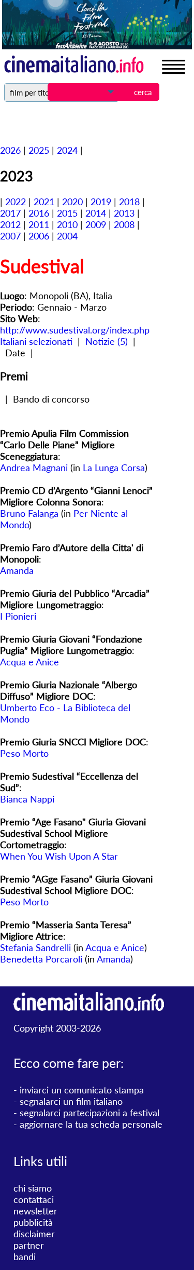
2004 (67, 236)
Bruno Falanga (29, 513)
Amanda (17, 570)
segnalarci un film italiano (71, 1101)
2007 (10, 236)
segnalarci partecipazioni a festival (89, 1112)
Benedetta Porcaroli (41, 959)
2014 (95, 213)
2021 (44, 201)
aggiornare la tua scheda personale (91, 1124)
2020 (72, 201)
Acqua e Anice (29, 661)
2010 (67, 224)
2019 (101, 201)
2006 (38, 236)
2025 (38, 150)
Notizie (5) (106, 341)
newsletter (35, 1210)
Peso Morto (24, 753)
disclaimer (34, 1233)
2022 (15, 201)
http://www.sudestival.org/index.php (75, 330)
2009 (95, 224)
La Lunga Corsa (114, 467)
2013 (124, 213)
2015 (67, 213)
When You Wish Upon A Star (59, 856)
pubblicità (33, 1222)
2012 (10, 224)
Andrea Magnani (34, 467)
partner (28, 1245)
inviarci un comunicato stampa (82, 1089)
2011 (38, 224)
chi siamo (32, 1188)
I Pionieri (18, 616)
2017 (10, 213)
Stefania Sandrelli (35, 947)
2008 (124, 224)
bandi (24, 1256)
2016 (38, 213)
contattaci (33, 1199)
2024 (67, 150)
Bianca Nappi (27, 799)
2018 (129, 201)
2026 (10, 150)
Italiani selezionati (36, 341)
